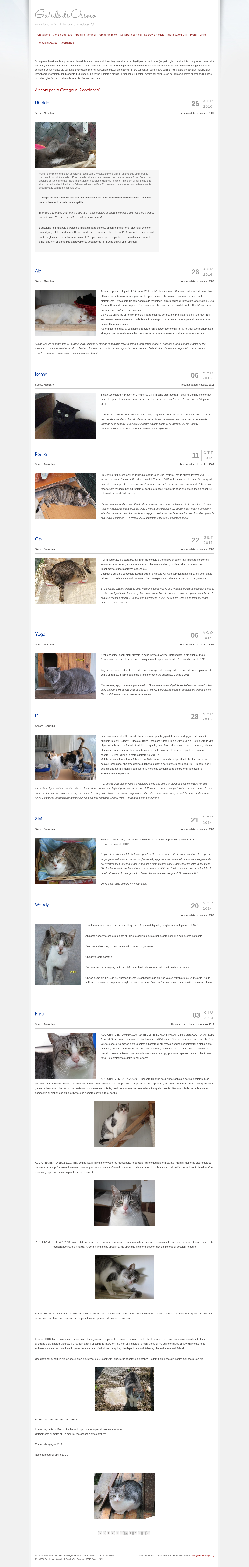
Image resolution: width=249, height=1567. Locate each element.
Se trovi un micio (154, 35)
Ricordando (67, 43)
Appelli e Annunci (85, 35)
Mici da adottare (62, 35)
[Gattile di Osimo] (72, 16)
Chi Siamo (43, 35)
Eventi (193, 35)
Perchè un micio (108, 35)
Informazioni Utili (177, 35)
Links (202, 35)
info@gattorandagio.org (203, 1555)
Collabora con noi (131, 35)
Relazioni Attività (47, 43)
